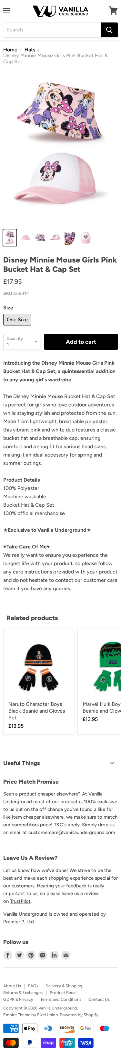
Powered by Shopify (79, 1014)
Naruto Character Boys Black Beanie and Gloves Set (36, 711)
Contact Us (99, 999)
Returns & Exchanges (23, 992)
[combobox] (52, 29)
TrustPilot (20, 901)
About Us (12, 985)
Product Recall (63, 992)
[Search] (109, 29)
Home (10, 50)
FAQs (33, 985)
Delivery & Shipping (63, 985)
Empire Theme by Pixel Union (30, 1014)
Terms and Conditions (60, 999)
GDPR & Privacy (18, 999)
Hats (30, 50)
